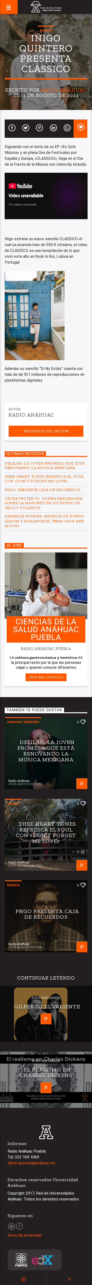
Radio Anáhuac (64, 90)
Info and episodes (46, 677)
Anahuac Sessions (23, 722)
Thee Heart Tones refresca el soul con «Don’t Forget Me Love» (44, 478)
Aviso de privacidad (24, 1235)
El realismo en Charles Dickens (46, 1072)
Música (46, 30)
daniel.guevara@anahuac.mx (31, 1163)
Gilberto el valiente (47, 1006)
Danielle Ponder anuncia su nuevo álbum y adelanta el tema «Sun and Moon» (44, 521)
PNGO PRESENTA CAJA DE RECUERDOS (43, 489)
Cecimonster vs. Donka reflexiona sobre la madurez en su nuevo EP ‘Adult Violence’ (43, 503)
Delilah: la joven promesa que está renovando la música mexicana (44, 465)
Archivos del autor (46, 431)
